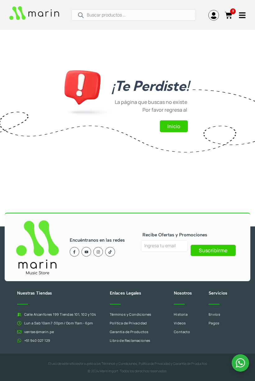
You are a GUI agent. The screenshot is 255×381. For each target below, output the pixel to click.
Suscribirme (213, 250)
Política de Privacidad (154, 363)
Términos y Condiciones (119, 363)
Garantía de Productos (190, 363)
